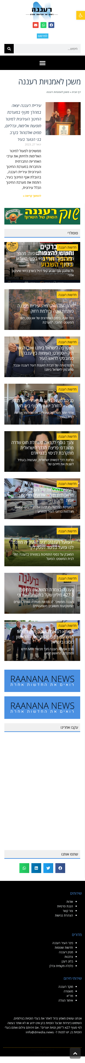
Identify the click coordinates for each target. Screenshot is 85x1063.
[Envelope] (36, 25)
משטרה (68, 991)
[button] (80, 15)
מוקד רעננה (65, 987)
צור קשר (68, 911)
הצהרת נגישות (64, 915)
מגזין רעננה (66, 952)
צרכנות (69, 957)
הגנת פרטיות (65, 906)
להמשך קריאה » (32, 196)
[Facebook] (51, 25)
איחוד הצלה (65, 1000)
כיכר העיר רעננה (62, 943)
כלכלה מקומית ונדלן (61, 966)
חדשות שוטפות (64, 947)
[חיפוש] (9, 48)
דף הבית (76, 92)
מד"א (70, 996)
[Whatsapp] (43, 25)
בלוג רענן (67, 961)
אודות (69, 901)
